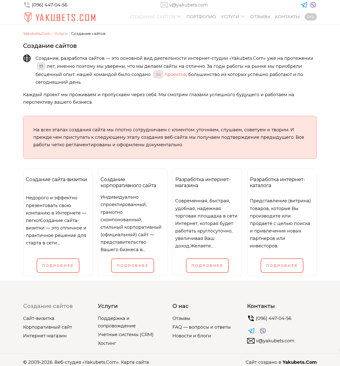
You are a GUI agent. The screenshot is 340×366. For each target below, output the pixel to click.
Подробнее (58, 265)
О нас (180, 306)
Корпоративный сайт (47, 327)
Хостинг (107, 343)
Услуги (230, 17)
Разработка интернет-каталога (277, 182)
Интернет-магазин (45, 336)
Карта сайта (135, 362)
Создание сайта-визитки (56, 179)
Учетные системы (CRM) (126, 334)
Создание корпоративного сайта (128, 182)
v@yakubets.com (188, 5)
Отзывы (260, 17)
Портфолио (201, 17)
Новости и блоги (191, 336)
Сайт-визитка (39, 318)
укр (310, 16)
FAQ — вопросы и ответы (201, 327)
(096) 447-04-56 (49, 5)
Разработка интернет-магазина (202, 182)
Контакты (287, 17)
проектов (171, 74)
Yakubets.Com (37, 33)
